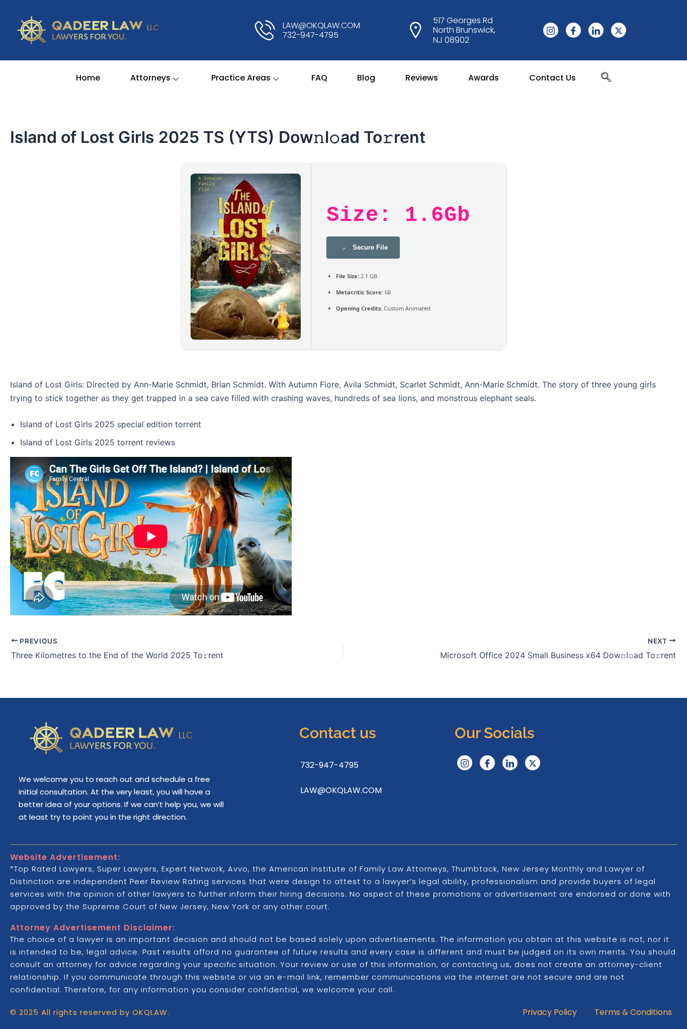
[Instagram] (550, 30)
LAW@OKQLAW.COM (341, 790)
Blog (366, 78)
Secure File (370, 247)
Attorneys (150, 78)
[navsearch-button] (606, 78)
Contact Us (552, 78)
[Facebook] (573, 30)
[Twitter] (618, 30)
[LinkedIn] (596, 30)
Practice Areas (241, 78)
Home (88, 78)
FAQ (319, 78)
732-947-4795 (329, 765)
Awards (483, 78)
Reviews (421, 78)
